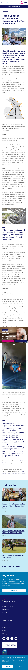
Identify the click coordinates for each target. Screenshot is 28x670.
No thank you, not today (21, 341)
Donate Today (7, 341)
